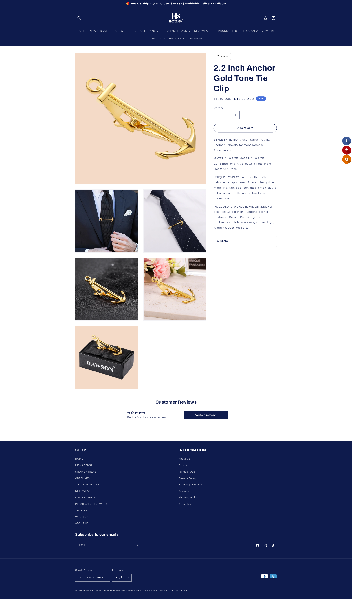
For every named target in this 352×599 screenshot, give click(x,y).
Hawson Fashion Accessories (97, 590)
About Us (184, 459)
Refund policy (143, 590)
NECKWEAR (82, 491)
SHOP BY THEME (86, 472)
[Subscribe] (137, 545)
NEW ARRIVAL (84, 465)
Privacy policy (160, 590)
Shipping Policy (188, 497)
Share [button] (224, 241)
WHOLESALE (83, 517)
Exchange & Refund (191, 484)
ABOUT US (82, 523)
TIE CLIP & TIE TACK (87, 484)
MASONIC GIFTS (85, 497)
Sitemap (184, 491)
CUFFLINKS (82, 478)
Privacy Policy (187, 478)
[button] (79, 18)
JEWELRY (81, 510)
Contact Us (186, 465)
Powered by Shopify (123, 590)
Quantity (218, 107)
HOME (79, 459)
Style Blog (185, 504)
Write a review (205, 415)
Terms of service (179, 590)
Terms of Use (187, 472)
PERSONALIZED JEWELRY (91, 504)
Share (224, 56)
